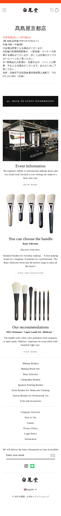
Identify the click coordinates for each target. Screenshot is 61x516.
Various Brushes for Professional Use (30, 395)
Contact (30, 423)
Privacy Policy (30, 428)
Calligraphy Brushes (30, 379)
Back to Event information (32, 101)
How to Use (30, 417)
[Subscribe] (53, 455)
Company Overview (30, 412)
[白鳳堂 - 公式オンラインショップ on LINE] (32, 466)
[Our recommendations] (30, 301)
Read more (31, 185)
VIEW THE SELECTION (30, 273)
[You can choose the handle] (30, 213)
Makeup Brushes (31, 363)
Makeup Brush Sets (30, 369)
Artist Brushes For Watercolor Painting (31, 390)
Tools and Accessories (30, 401)
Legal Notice (30, 434)
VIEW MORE (30, 352)
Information (30, 439)
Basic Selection (30, 374)
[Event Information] (30, 140)
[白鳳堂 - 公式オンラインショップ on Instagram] (26, 466)
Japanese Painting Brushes (30, 385)
